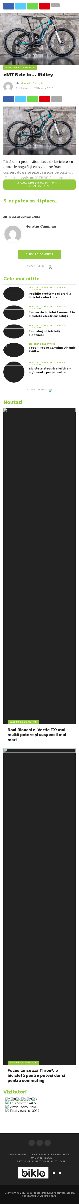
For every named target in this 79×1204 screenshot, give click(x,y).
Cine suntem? (17, 1154)
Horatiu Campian (33, 83)
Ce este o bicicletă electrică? (50, 1154)
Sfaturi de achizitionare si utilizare (41, 1161)
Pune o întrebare (41, 1158)
